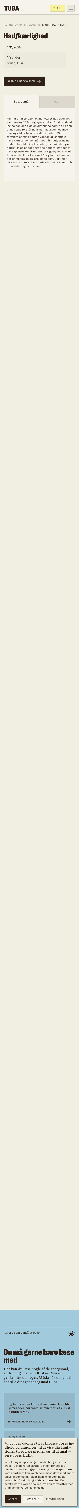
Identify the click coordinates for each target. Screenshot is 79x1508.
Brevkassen (32, 25)
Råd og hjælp (13, 25)
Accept (12, 1499)
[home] (11, 8)
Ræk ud (58, 8)
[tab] (22, 101)
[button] (71, 8)
